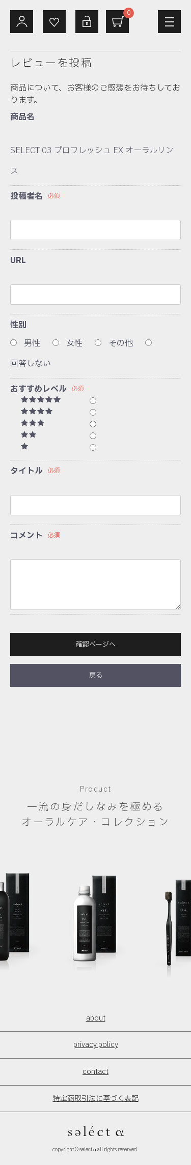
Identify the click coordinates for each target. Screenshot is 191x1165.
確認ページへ (96, 644)
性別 (18, 325)
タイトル (26, 471)
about (95, 1018)
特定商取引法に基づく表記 (96, 1098)
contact (95, 1071)
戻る (95, 676)
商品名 (22, 117)
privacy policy (95, 1044)
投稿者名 (26, 196)
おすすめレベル (38, 389)
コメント (26, 535)
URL (18, 260)
